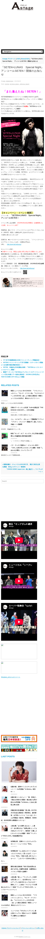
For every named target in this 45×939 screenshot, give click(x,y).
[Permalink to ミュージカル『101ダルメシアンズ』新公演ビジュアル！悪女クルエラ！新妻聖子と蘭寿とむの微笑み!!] (5, 913)
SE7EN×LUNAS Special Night (19, 84)
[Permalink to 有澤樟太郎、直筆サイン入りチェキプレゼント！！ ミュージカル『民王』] (5, 844)
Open (22, 0)
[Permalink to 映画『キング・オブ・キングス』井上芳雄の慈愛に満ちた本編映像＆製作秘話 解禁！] (5, 436)
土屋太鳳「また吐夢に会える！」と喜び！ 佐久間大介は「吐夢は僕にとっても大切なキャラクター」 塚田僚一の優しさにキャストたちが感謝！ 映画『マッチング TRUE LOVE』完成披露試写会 (19, 831)
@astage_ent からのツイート (10, 677)
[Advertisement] (22, 30)
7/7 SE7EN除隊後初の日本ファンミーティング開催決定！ (22, 360)
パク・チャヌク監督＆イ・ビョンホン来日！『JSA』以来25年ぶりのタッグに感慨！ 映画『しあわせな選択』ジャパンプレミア (27, 447)
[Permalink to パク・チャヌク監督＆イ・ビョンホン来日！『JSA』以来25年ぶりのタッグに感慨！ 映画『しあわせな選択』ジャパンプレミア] (5, 447)
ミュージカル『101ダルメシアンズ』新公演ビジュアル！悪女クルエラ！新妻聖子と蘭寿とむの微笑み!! (24, 913)
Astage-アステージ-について (11, 928)
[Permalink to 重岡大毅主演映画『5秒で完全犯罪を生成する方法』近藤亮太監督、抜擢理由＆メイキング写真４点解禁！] (5, 869)
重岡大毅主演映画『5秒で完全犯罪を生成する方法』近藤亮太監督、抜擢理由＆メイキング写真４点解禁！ (24, 869)
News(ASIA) (9, 81)
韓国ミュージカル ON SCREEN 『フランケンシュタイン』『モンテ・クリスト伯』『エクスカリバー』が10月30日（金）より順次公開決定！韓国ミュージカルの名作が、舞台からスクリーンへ (19, 900)
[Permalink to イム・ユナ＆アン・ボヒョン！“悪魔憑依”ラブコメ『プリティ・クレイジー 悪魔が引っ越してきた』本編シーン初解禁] (5, 421)
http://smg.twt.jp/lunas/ (14, 244)
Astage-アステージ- (8, 59)
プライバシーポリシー (28, 928)
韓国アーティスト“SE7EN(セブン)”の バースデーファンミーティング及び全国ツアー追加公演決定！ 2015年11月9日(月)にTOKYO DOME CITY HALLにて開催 (22, 374)
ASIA (4, 81)
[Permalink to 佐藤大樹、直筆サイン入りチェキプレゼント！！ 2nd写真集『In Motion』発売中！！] (19, 772)
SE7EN (7, 84)
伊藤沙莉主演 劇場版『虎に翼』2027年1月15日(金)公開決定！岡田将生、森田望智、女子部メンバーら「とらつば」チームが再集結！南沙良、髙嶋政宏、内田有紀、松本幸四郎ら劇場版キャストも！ (19, 815)
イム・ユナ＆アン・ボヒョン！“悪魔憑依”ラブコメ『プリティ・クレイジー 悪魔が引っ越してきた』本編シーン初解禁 (27, 421)
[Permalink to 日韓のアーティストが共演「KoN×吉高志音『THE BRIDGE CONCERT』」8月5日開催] (5, 410)
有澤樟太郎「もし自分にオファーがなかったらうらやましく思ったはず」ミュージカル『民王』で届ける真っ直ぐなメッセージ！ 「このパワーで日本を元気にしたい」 (19, 856)
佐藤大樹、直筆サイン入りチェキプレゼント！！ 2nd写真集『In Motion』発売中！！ (24, 789)
